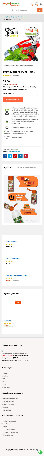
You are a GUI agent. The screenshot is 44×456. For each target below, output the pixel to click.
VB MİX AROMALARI (9, 421)
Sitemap (5, 407)
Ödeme (4, 382)
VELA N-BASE (6, 424)
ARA (39, 10)
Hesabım (5, 376)
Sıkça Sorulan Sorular (9, 398)
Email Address (8, 94)
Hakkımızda (6, 379)
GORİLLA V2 (8, 321)
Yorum (16, 75)
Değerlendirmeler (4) (27, 167)
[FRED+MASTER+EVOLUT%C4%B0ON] (10, 156)
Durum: (5, 84)
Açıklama (8, 167)
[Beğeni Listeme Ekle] (16, 317)
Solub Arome (15, 151)
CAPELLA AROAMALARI (10, 432)
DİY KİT (4, 427)
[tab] (9, 168)
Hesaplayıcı (6, 387)
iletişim (4, 373)
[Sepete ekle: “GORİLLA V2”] (7, 317)
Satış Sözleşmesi (8, 401)
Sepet (4, 385)
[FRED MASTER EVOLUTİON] (5, 156)
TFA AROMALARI (7, 435)
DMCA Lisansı (6, 410)
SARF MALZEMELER (9, 429)
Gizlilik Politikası (8, 404)
